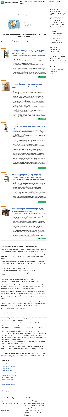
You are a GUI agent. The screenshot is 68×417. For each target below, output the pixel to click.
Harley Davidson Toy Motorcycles (58, 60)
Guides (40, 1)
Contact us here (9, 357)
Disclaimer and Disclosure (56, 69)
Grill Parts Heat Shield (55, 47)
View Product (42, 76)
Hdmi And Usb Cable (55, 58)
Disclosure (22, 3)
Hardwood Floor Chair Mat (56, 27)
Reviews (27, 1)
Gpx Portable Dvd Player (56, 33)
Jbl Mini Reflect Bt (54, 31)
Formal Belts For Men (55, 45)
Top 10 (44, 1)
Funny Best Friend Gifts (55, 49)
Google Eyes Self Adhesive (56, 42)
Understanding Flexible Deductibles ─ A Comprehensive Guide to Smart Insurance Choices (58, 13)
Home (21, 1)
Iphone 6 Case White (55, 36)
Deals (35, 1)
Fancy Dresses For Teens (56, 38)
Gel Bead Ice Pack (54, 51)
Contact (59, 1)
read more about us (25, 357)
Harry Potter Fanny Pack (56, 63)
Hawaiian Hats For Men (55, 54)
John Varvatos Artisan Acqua (57, 56)
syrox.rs (8, 410)
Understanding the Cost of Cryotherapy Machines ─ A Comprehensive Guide (56, 18)
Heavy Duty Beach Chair (56, 29)
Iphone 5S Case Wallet (55, 40)
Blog (31, 1)
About (51, 73)
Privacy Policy (53, 71)
